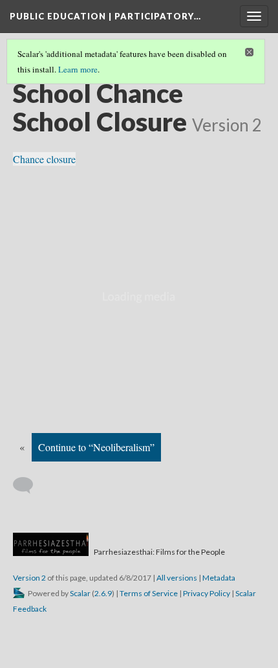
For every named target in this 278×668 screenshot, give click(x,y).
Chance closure (44, 159)
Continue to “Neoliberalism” (96, 447)
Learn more (78, 69)
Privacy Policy (206, 593)
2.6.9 (103, 593)
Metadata (218, 578)
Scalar (80, 593)
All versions (176, 578)
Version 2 (29, 578)
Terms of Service (149, 593)
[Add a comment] (29, 485)
